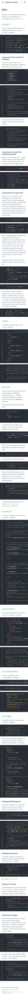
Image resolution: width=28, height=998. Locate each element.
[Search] (24, 2)
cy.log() (6, 24)
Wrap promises (12, 879)
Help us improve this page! (10, 987)
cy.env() (6, 387)
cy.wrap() (7, 716)
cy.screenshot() (10, 671)
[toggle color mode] (21, 2)
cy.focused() (8, 609)
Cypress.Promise (7, 889)
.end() (5, 321)
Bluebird (15, 887)
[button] (2, 2)
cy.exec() (7, 511)
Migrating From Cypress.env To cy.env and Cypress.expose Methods (13, 504)
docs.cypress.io (18, 19)
